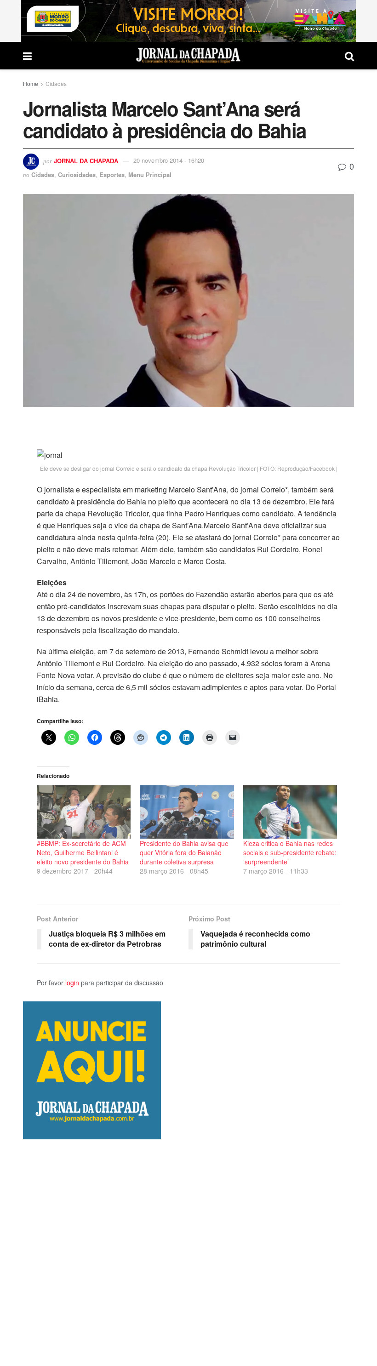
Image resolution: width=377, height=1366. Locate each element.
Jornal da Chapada (86, 160)
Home (30, 83)
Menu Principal (149, 174)
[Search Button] (349, 55)
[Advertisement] (188, 1252)
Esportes (112, 174)
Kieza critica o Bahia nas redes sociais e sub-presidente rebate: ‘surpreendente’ (290, 852)
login (72, 982)
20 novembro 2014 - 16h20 (168, 160)
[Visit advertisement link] (188, 21)
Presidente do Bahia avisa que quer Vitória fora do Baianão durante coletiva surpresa (184, 852)
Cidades (56, 83)
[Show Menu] (27, 55)
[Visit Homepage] (188, 55)
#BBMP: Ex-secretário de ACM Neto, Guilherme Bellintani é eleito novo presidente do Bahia (83, 852)
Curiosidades (77, 174)
